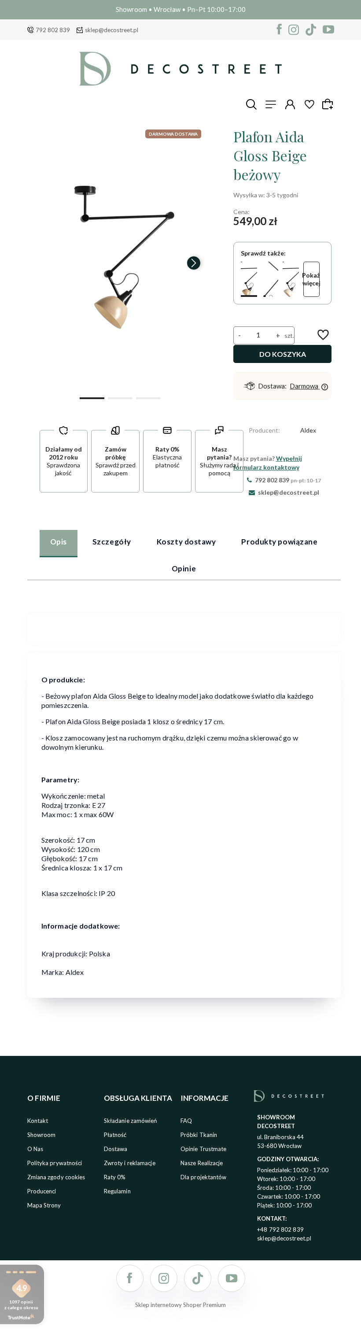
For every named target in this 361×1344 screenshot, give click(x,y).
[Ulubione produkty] (309, 104)
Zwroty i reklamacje (129, 1162)
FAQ (186, 1120)
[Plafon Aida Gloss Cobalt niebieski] (270, 279)
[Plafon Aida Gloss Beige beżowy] (249, 279)
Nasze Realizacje (201, 1162)
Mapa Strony (44, 1205)
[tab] (58, 543)
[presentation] (47, 263)
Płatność (115, 1134)
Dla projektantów (203, 1177)
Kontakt (37, 1120)
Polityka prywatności (54, 1162)
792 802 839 (53, 29)
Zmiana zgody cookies (56, 1177)
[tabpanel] (184, 622)
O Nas (35, 1148)
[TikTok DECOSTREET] (311, 30)
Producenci (41, 1191)
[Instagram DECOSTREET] (293, 30)
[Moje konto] (290, 104)
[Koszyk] (329, 103)
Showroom (41, 1134)
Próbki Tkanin (198, 1134)
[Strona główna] (180, 69)
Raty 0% (115, 1177)
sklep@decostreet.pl (111, 29)
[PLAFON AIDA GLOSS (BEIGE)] (120, 259)
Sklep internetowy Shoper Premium (180, 1304)
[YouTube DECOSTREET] (328, 30)
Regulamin (117, 1191)
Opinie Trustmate (203, 1148)
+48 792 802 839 (280, 1229)
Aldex (308, 430)
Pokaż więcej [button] (311, 279)
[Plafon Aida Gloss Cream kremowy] (291, 279)
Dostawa (116, 1148)
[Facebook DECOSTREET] (279, 30)
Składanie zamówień (130, 1120)
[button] (92, 397)
